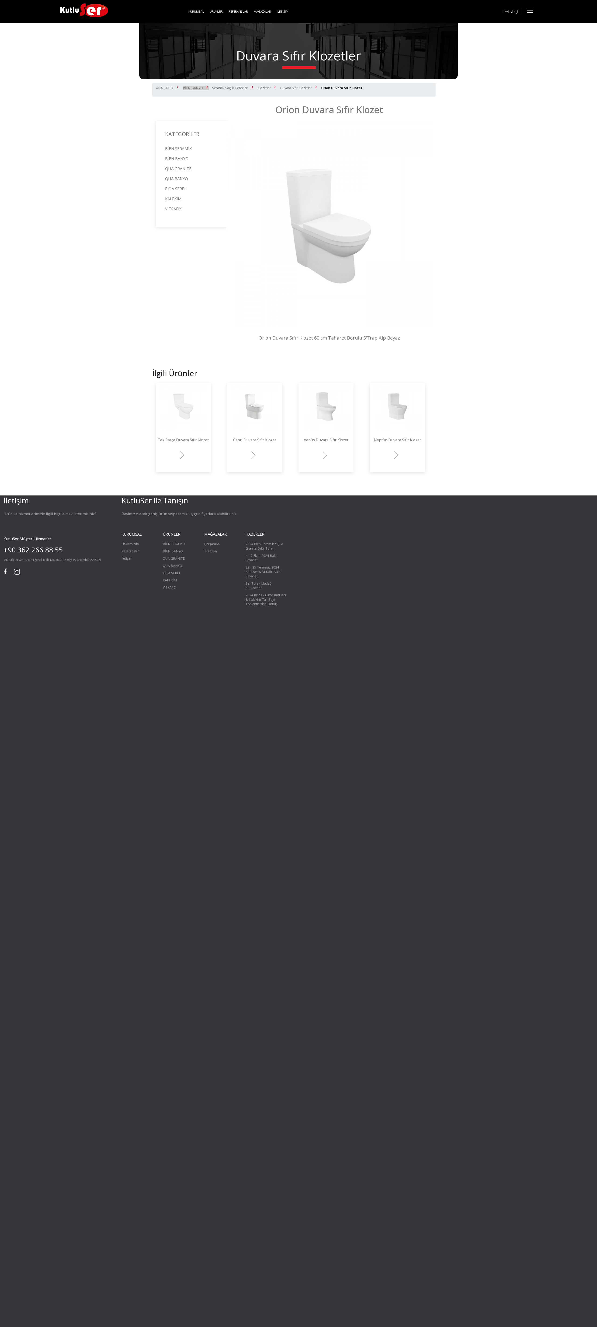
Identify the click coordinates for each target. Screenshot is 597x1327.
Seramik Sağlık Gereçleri (230, 88)
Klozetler (264, 88)
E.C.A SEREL (175, 188)
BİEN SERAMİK (178, 148)
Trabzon (210, 551)
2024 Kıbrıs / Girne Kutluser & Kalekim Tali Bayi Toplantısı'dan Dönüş (266, 599)
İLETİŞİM (282, 11)
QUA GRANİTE (178, 168)
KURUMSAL (196, 11)
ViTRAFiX (173, 208)
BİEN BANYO (193, 88)
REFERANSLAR (238, 11)
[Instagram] (16, 571)
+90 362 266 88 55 (33, 550)
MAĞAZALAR (262, 11)
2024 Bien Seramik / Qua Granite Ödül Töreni (264, 546)
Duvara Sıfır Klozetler (296, 88)
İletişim (126, 558)
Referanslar (130, 551)
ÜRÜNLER (216, 11)
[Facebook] (5, 571)
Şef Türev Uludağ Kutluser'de (258, 585)
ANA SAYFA (165, 88)
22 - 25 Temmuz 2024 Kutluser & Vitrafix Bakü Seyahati (263, 571)
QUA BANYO (176, 178)
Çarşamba (212, 544)
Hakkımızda (130, 544)
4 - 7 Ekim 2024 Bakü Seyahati (262, 557)
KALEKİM (173, 198)
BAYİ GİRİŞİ (510, 12)
